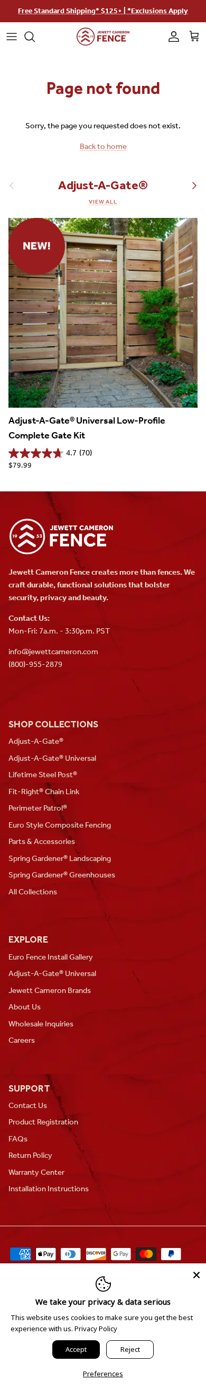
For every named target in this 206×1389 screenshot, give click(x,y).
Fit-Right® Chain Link (43, 791)
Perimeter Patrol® (37, 808)
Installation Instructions (48, 1188)
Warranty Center (36, 1172)
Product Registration (43, 1122)
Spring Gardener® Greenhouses (61, 875)
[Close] (196, 1273)
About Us (24, 1007)
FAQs (17, 1139)
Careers (21, 1040)
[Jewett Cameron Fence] (103, 37)
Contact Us (27, 1105)
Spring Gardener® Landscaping (59, 858)
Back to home (103, 146)
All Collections (32, 891)
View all (103, 201)
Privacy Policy (95, 1328)
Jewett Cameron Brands (49, 990)
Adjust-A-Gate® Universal (52, 758)
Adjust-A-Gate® (103, 185)
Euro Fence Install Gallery (50, 957)
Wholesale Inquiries (40, 1023)
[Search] (34, 36)
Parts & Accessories (41, 841)
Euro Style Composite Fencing (59, 825)
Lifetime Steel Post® (42, 774)
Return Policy (30, 1155)
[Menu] (11, 36)
